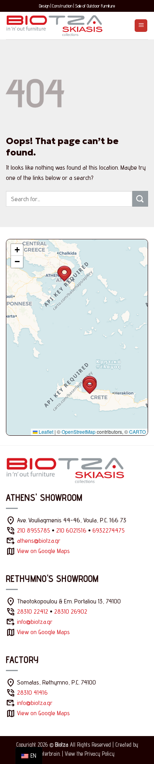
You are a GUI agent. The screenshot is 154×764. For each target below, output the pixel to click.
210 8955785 (33, 530)
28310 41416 (32, 692)
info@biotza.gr (35, 621)
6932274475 (108, 530)
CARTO (137, 431)
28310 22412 (32, 611)
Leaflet (45, 431)
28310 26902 (70, 611)
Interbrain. (49, 753)
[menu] (28, 755)
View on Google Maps (43, 551)
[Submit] (140, 198)
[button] (141, 25)
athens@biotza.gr (38, 540)
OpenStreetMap (79, 431)
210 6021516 (71, 530)
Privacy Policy (100, 753)
